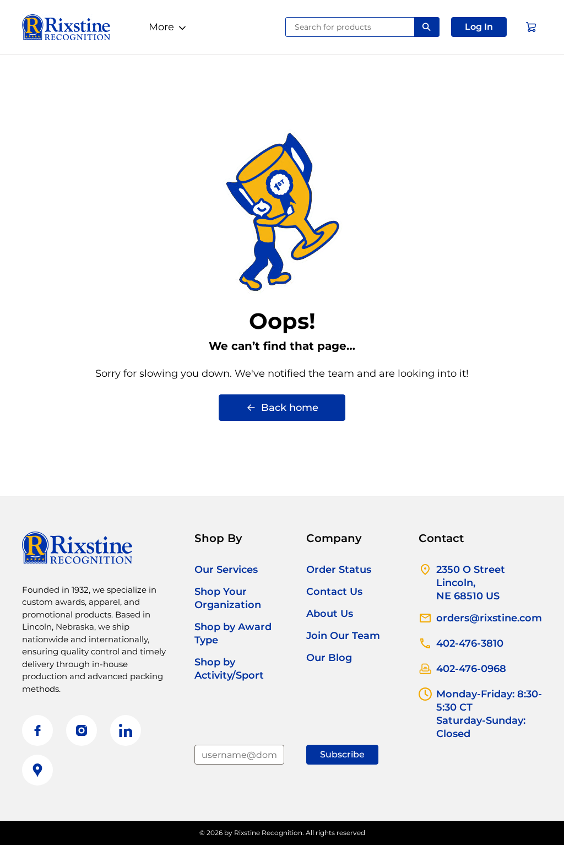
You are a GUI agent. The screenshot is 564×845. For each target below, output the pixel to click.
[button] (479, 27)
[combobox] (350, 27)
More (161, 27)
